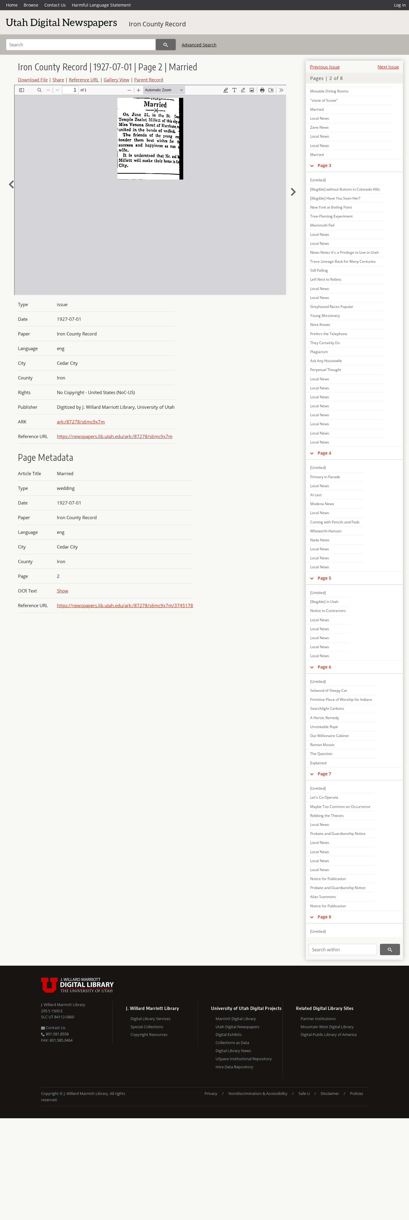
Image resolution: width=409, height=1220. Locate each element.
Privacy (211, 1093)
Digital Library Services (150, 1018)
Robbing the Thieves (327, 815)
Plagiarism (319, 351)
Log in (400, 5)
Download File (33, 80)
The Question (321, 753)
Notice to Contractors (328, 610)
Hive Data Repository (234, 1066)
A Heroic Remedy (324, 717)
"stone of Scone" (324, 100)
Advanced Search (199, 45)
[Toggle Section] (312, 165)
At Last (316, 494)
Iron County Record (157, 24)
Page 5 (324, 578)
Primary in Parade (325, 476)
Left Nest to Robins (325, 279)
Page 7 (324, 774)
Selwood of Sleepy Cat (328, 690)
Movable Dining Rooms (329, 91)
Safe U (304, 1093)
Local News (319, 118)
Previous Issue (325, 67)
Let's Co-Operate (324, 797)
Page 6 (324, 667)
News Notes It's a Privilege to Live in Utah (344, 252)
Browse (31, 5)
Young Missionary (325, 315)
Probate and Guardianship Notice (338, 833)
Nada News (319, 540)
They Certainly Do (325, 342)
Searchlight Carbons (327, 708)
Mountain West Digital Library (327, 1026)
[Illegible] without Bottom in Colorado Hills (345, 189)
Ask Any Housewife (326, 360)
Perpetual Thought (325, 369)
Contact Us (55, 5)
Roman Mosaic (322, 744)
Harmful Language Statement (101, 5)
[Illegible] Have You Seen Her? (335, 198)
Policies (356, 1093)
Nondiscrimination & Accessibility (257, 1093)
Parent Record (148, 80)
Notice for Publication (328, 878)
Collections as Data (232, 1042)
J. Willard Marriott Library (63, 1004)
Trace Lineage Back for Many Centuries (343, 261)
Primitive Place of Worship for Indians (341, 699)
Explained (318, 762)
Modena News (322, 503)
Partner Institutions (318, 1018)
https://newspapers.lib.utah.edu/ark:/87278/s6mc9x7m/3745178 (125, 605)
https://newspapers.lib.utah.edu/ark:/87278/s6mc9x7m (114, 436)
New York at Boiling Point (331, 207)
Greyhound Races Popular (331, 306)
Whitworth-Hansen (325, 531)
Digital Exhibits (229, 1034)
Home (12, 5)
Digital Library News (233, 1050)
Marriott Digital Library (236, 1018)
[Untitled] (318, 180)
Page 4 (324, 453)
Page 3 (324, 165)
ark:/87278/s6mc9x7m (81, 422)
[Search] (166, 44)
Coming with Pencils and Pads (335, 522)
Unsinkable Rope (324, 726)
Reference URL (84, 80)
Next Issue (388, 67)
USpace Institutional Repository (244, 1058)
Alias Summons (323, 896)
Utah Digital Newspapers (237, 1026)
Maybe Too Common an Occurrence (340, 806)
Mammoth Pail (322, 225)
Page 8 (324, 917)
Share (58, 80)
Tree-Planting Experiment (331, 216)
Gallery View (116, 80)
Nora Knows (320, 324)
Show (62, 591)
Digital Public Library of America (329, 1034)
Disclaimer (330, 1093)
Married (317, 109)
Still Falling (319, 270)
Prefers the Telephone (328, 333)
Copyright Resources (149, 1034)
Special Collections (147, 1026)
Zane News (319, 127)
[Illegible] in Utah (324, 601)
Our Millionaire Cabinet (329, 735)
